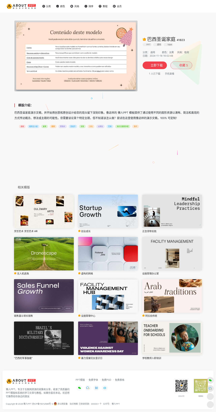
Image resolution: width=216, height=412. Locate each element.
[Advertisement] (108, 157)
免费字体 (93, 379)
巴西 (110, 126)
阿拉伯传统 (151, 315)
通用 (152, 52)
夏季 (44, 126)
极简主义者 (33, 126)
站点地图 (74, 404)
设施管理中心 (87, 315)
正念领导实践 (149, 231)
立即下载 (157, 65)
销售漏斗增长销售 (23, 315)
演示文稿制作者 (123, 126)
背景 (82, 126)
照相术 (62, 126)
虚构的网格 (86, 273)
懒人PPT (116, 404)
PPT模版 (80, 379)
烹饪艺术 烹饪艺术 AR (25, 231)
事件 (135, 126)
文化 (91, 126)
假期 (53, 126)
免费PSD (106, 379)
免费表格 (119, 379)
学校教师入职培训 (151, 358)
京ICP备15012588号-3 (42, 404)
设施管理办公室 (150, 273)
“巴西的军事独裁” (23, 358)
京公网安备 (62, 404)
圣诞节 (72, 126)
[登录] (205, 6)
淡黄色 (100, 126)
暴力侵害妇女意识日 (91, 358)
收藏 (183, 65)
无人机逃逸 (22, 273)
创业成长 (85, 231)
